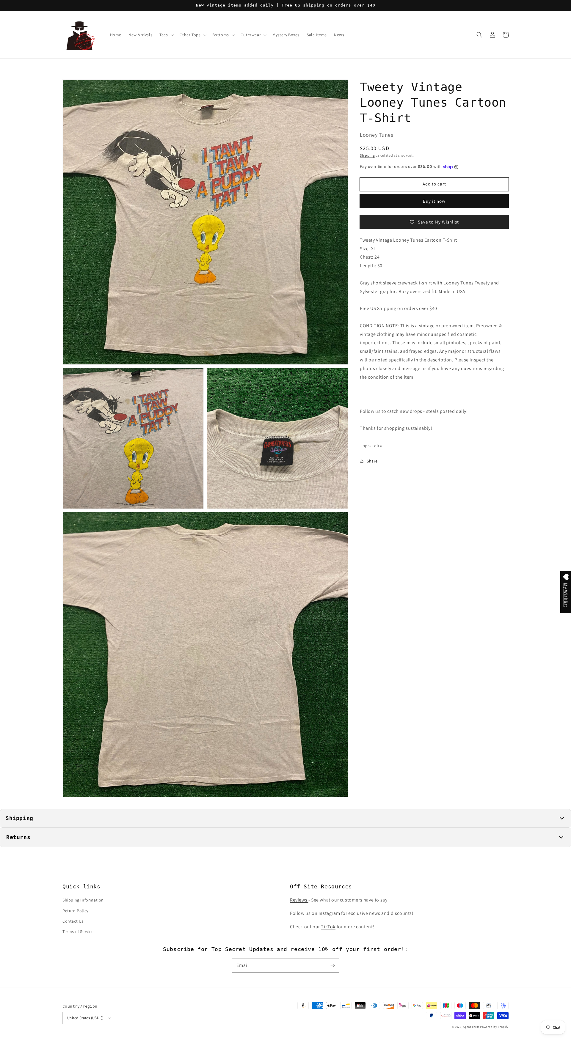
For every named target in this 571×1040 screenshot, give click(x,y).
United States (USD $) (85, 1017)
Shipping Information (83, 900)
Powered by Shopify (494, 1027)
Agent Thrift (471, 1027)
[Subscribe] (332, 965)
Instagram (330, 913)
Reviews (299, 900)
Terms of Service (78, 931)
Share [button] (372, 461)
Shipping (367, 155)
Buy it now (434, 201)
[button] (479, 34)
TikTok (328, 926)
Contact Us (73, 921)
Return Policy (75, 910)
